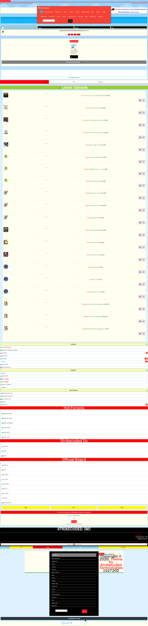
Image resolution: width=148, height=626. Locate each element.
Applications (93, 16)
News (92, 11)
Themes (71, 11)
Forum (64, 16)
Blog (86, 16)
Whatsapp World (49, 11)
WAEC (121, 507)
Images (104, 11)
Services (77, 11)
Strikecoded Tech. (77, 524)
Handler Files (44, 16)
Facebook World (72, 16)
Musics (98, 11)
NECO (73, 507)
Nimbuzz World (85, 11)
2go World (100, 16)
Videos (65, 11)
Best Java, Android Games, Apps (140, 3)
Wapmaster (58, 11)
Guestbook (51, 16)
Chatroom (80, 16)
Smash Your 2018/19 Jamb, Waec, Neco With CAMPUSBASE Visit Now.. (17, 3)
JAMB (25, 507)
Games (58, 16)
